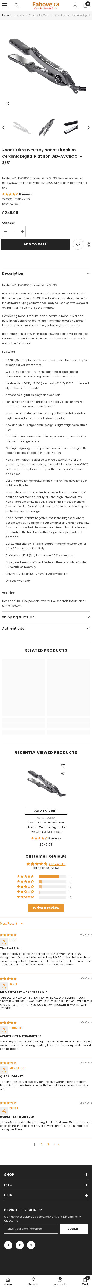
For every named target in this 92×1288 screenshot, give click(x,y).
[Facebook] (8, 1245)
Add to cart (36, 244)
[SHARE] (86, 244)
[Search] (16, 5)
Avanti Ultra (22, 199)
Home (5, 15)
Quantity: (8, 223)
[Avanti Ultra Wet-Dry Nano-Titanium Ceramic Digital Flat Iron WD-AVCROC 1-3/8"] (46, 783)
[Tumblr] (20, 1245)
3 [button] (48, 1144)
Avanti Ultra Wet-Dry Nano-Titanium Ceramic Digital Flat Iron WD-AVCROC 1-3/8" (46, 827)
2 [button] (41, 1144)
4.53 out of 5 (57, 864)
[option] (46, 64)
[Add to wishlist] (78, 244)
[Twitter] (31, 1245)
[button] (3, 127)
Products (19, 15)
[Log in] (75, 5)
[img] (8, 935)
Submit (73, 1229)
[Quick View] (63, 773)
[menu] (4, 5)
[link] (23, 725)
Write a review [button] (46, 907)
